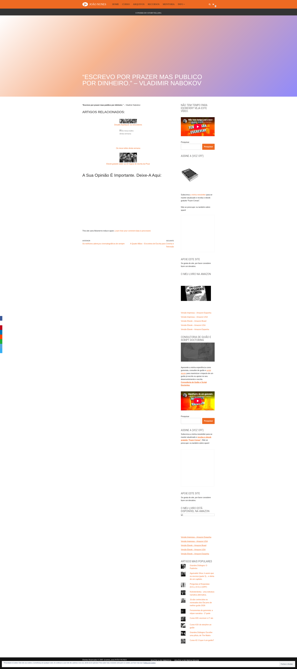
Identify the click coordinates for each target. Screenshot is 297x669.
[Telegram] (1, 350)
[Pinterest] (1, 327)
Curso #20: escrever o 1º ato (201, 618)
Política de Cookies (149, 663)
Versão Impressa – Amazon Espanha (196, 313)
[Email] (1, 346)
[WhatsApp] (1, 341)
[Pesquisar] (210, 4)
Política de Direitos (161, 660)
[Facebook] (1, 318)
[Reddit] (1, 337)
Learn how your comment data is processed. (133, 231)
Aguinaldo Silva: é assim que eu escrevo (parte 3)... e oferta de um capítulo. (202, 576)
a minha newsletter (198, 195)
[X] (1, 323)
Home (115, 4)
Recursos (154, 4)
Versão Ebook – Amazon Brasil (193, 321)
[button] (184, 4)
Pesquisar (185, 142)
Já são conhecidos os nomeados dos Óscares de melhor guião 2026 (201, 602)
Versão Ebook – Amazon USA (193, 325)
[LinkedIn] (1, 332)
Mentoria (169, 4)
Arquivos (139, 4)
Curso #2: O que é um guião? (202, 640)
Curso (126, 4)
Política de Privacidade (186, 660)
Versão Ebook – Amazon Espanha (195, 329)
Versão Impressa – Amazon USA (194, 317)
